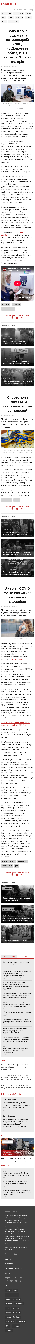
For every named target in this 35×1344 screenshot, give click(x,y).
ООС (8, 1326)
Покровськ (10, 1321)
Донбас (9, 1304)
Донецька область (13, 1299)
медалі (16, 500)
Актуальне (5, 1061)
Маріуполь (21, 1321)
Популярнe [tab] (25, 956)
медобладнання (8, 309)
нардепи (28, 17)
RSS (6, 1273)
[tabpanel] (17, 1008)
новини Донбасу (8, 861)
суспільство (6, 13)
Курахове (16, 304)
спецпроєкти (13, 21)
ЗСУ (7, 1308)
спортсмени (6, 500)
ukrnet (8, 1290)
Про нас (8, 1259)
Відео (3, 1136)
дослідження (7, 866)
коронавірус (22, 861)
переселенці (18, 13)
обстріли (15, 1326)
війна (4, 17)
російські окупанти (13, 1313)
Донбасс (15, 1308)
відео (4, 21)
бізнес (28, 13)
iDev (15, 1254)
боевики (9, 1330)
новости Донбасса (13, 1317)
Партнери (9, 1264)
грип (16, 866)
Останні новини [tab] (9, 956)
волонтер (6, 304)
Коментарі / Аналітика (11, 1094)
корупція (19, 17)
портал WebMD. (19, 659)
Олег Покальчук (9, 1099)
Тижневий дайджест (14, 1268)
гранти (10, 17)
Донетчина (19, 1304)
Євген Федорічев (10, 1116)
